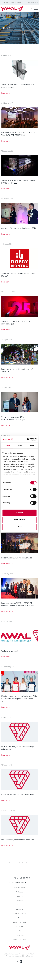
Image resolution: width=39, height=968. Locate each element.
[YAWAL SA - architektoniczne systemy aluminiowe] (12, 8)
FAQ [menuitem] (19, 931)
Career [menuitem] (12, 2)
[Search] (31, 8)
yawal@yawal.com (22, 882)
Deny (19, 527)
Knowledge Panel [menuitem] (19, 922)
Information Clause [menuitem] (19, 939)
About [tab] (32, 445)
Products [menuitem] (19, 909)
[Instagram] (21, 961)
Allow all (19, 513)
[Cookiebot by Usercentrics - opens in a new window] (28, 439)
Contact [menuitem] (18, 2)
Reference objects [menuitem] (19, 913)
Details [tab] (19, 445)
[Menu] (36, 8)
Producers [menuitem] (19, 896)
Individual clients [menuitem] (19, 887)
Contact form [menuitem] (19, 926)
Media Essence (27, 956)
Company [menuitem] (5, 2)
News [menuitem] (19, 918)
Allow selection (19, 520)
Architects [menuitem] (19, 892)
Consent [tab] (7, 445)
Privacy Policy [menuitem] (19, 935)
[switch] (33, 489)
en (36, 2)
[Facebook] (18, 961)
